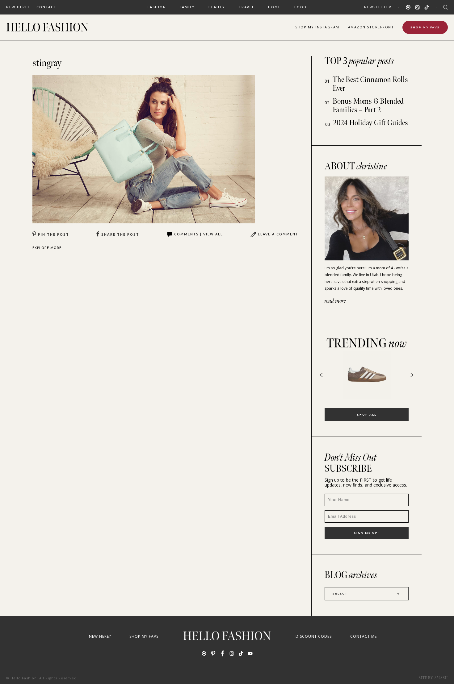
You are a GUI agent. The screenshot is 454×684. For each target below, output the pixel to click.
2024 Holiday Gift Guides (370, 123)
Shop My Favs (425, 27)
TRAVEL (246, 7)
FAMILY (187, 7)
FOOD (300, 7)
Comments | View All (198, 234)
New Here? (18, 7)
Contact (46, 7)
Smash (441, 678)
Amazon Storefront (371, 27)
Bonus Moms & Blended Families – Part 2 (368, 106)
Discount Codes (314, 636)
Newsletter (378, 7)
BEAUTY (216, 7)
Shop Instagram (317, 27)
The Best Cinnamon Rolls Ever (370, 84)
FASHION (157, 7)
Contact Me (363, 636)
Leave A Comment (278, 234)
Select (340, 593)
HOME (274, 7)
